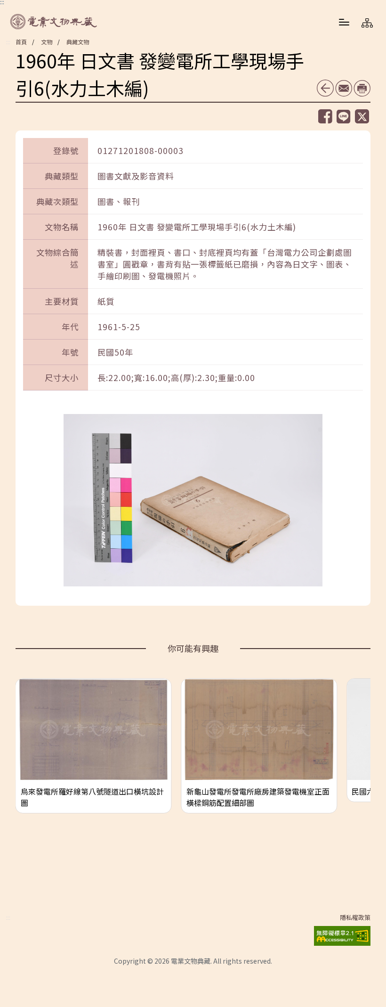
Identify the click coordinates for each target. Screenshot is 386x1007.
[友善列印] (362, 88)
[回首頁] (54, 21)
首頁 (21, 42)
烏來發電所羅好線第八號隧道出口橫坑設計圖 (92, 797)
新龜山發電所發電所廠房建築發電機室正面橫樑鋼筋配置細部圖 (258, 797)
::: (8, 42)
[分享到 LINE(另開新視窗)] (343, 116)
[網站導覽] (367, 22)
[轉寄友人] (343, 88)
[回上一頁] (325, 88)
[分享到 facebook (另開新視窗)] (325, 116)
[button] (344, 22)
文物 (46, 42)
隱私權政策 (355, 917)
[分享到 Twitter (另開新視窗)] (362, 116)
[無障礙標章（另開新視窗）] (342, 934)
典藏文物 (77, 42)
